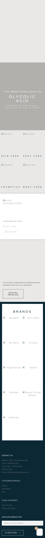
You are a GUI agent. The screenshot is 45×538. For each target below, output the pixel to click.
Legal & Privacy (10, 500)
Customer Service (11, 481)
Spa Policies (6, 489)
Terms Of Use (7, 505)
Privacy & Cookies (8, 508)
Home (6, 92)
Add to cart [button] (11, 232)
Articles (4, 486)
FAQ (3, 492)
